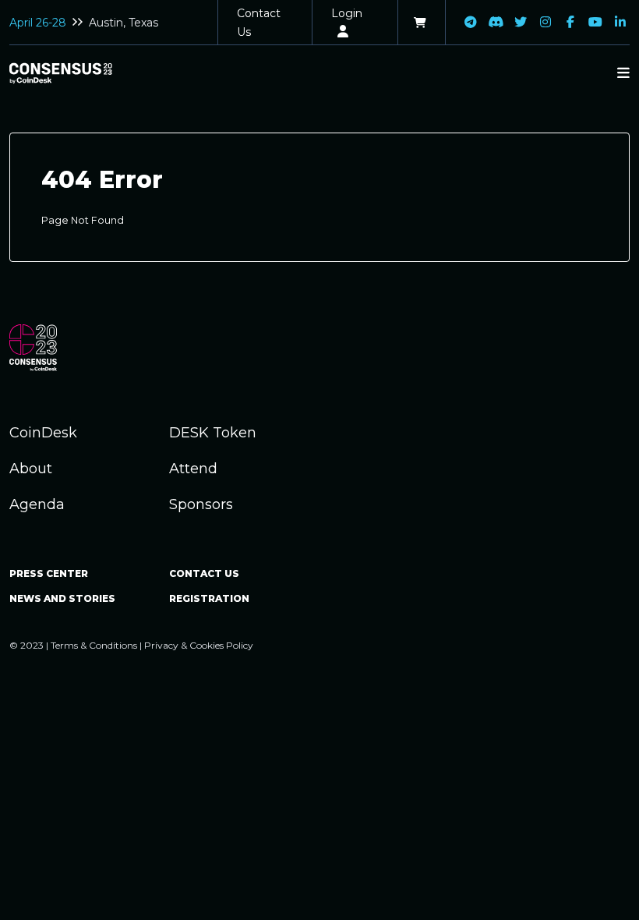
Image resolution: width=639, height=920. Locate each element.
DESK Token (212, 432)
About (30, 468)
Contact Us (259, 22)
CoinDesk (43, 432)
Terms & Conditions (94, 645)
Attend (193, 468)
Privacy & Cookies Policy (198, 645)
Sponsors (201, 504)
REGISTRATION (209, 598)
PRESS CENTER (48, 573)
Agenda (37, 504)
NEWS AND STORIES (62, 598)
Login (346, 13)
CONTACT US (204, 573)
